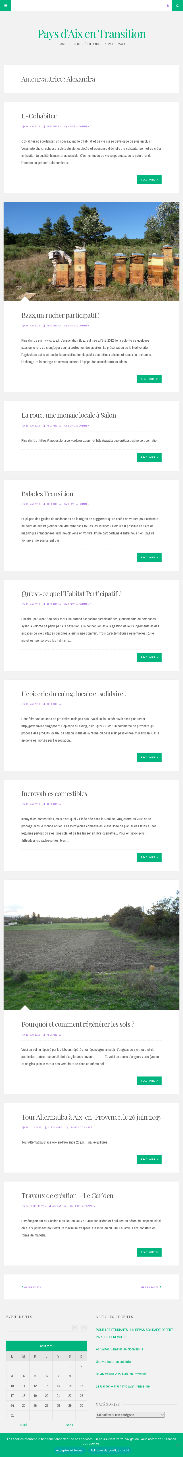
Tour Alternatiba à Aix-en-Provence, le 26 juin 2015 (90, 1116)
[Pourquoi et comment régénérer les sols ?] (91, 945)
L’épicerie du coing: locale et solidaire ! (73, 693)
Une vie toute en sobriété (113, 1361)
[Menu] (5, 5)
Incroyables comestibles (54, 793)
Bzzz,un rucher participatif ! (60, 315)
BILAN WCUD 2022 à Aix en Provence (121, 1373)
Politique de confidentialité (109, 1450)
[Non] (177, 1445)
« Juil (23, 1424)
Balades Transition (47, 493)
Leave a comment (79, 126)
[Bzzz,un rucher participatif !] (91, 251)
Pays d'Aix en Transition (91, 33)
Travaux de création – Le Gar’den (67, 1195)
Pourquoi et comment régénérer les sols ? (77, 1024)
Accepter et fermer (70, 1450)
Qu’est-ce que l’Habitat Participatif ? (71, 593)
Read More (148, 179)
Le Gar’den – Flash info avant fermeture (123, 1386)
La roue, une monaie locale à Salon (68, 414)
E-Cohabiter (38, 115)
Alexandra (54, 126)
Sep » (70, 1424)
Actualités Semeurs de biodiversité (119, 1349)
